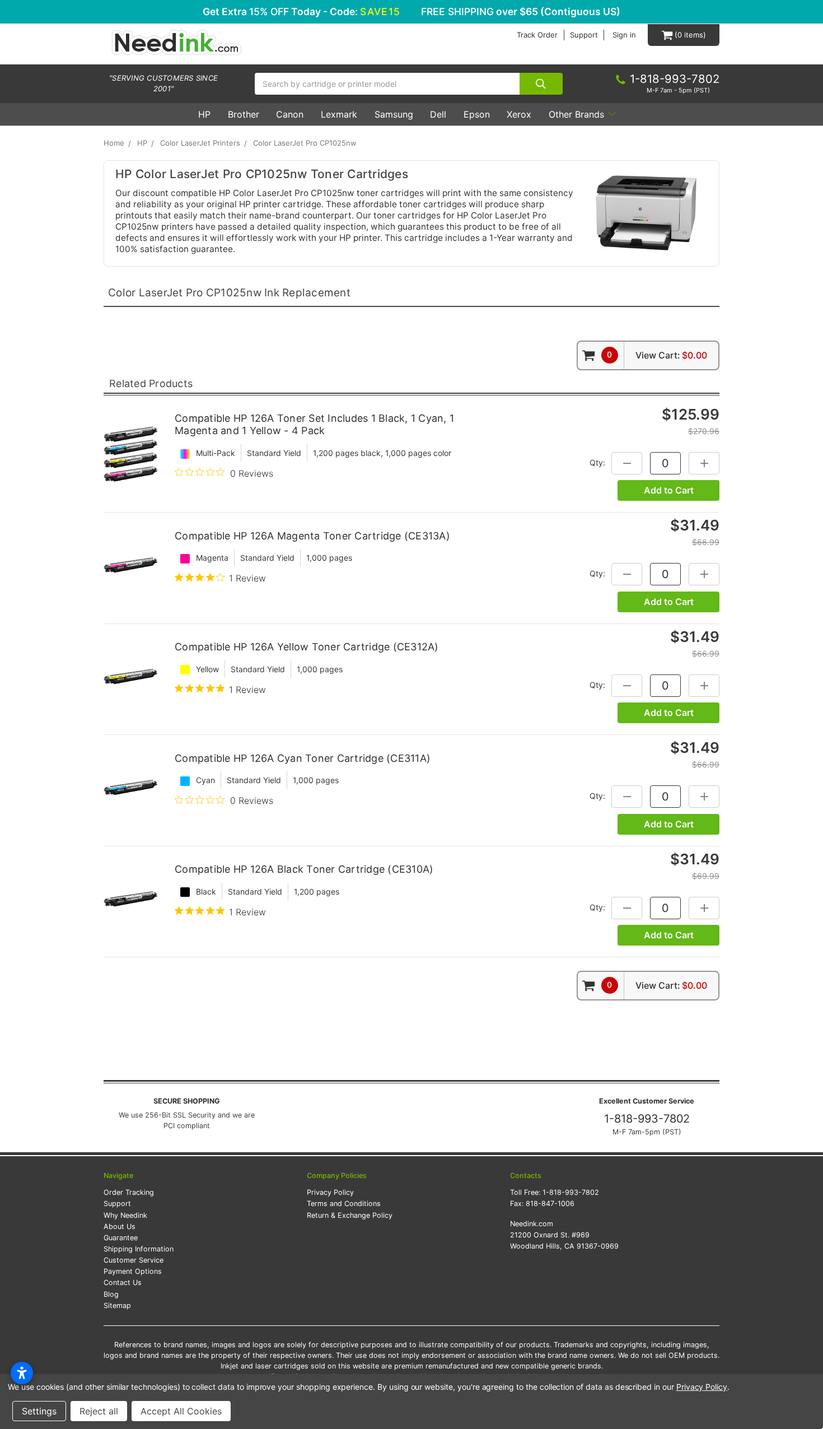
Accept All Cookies (181, 1411)
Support (584, 35)
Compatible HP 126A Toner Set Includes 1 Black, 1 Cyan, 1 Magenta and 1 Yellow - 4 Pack (314, 424)
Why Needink (125, 1215)
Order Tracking (129, 1192)
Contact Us (123, 1282)
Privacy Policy (330, 1192)
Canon (289, 114)
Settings (39, 1411)
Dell (438, 114)
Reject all (99, 1411)
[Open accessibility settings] (22, 1373)
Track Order (537, 35)
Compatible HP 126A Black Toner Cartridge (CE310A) (304, 869)
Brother (243, 114)
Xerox (519, 114)
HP (204, 114)
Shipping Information (139, 1249)
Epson (477, 114)
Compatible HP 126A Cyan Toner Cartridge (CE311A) (303, 758)
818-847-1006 (550, 1203)
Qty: (597, 462)
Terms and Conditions (344, 1203)
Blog (111, 1294)
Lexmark (339, 114)
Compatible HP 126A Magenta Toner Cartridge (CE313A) (312, 536)
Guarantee (121, 1237)
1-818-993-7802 (647, 1118)
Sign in (624, 35)
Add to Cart (669, 490)
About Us (119, 1226)
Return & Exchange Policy (349, 1215)
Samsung (394, 114)
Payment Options (133, 1271)
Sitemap (117, 1305)
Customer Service (133, 1260)
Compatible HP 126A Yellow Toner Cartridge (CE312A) (307, 647)
